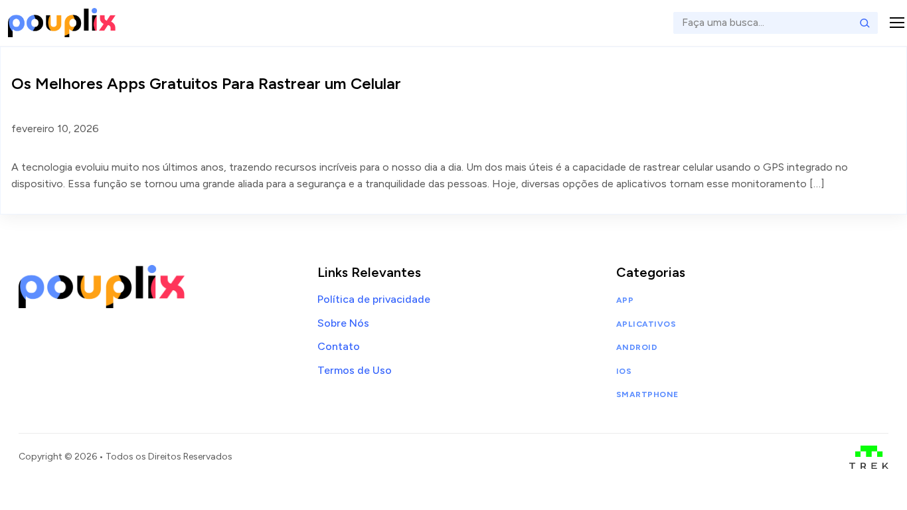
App (624, 300)
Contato (338, 346)
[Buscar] (864, 23)
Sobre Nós (343, 323)
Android (636, 347)
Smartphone (647, 394)
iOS (623, 371)
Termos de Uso (354, 370)
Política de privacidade (373, 299)
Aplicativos (646, 324)
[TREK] (868, 457)
